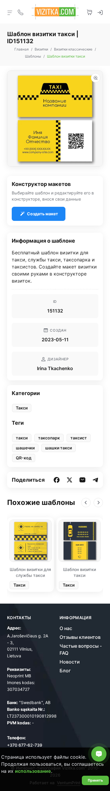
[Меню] (10, 12)
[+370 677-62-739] (20, 11)
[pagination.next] (98, 502)
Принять (95, 780)
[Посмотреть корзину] (89, 11)
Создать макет (42, 213)
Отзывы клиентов (80, 637)
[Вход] (100, 11)
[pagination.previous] (86, 502)
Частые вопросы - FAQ (81, 649)
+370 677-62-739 (24, 745)
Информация (76, 617)
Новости (70, 662)
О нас (66, 628)
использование (33, 771)
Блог (65, 671)
